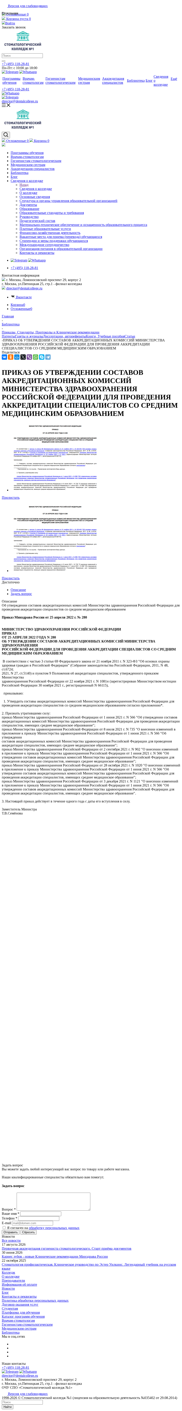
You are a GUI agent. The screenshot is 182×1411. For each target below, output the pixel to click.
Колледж (8, 1272)
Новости (8, 1288)
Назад (24, 185)
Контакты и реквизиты (19, 1296)
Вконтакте (24, 297)
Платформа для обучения (21, 1312)
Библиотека (11, 1332)
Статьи (130, 336)
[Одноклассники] (10, 357)
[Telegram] (48, 357)
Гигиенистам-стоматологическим (27, 1324)
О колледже (11, 1276)
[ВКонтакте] (4, 357)
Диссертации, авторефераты (64, 336)
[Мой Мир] (17, 357)
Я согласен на (43, 1228)
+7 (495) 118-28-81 (15, 64)
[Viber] (29, 357)
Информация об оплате (19, 1284)
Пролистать (11, 497)
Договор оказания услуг (20, 1304)
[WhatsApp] (35, 357)
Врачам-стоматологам (18, 1320)
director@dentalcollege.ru (20, 101)
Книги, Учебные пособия (105, 336)
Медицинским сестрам (19, 1328)
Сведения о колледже (36, 189)
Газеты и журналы (29, 336)
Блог (5, 1292)
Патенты (8, 336)
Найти (8, 1407)
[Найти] (3, 61)
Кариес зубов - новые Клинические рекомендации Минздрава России (55, 1256)
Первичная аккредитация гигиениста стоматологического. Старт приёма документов (66, 1248)
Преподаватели (13, 1280)
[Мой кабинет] (3, 145)
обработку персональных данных (54, 1228)
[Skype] (41, 357)
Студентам (10, 1308)
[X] (23, 357)
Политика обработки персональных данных (35, 1300)
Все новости (11, 1240)
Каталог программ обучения (23, 1316)
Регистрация (10, 13)
